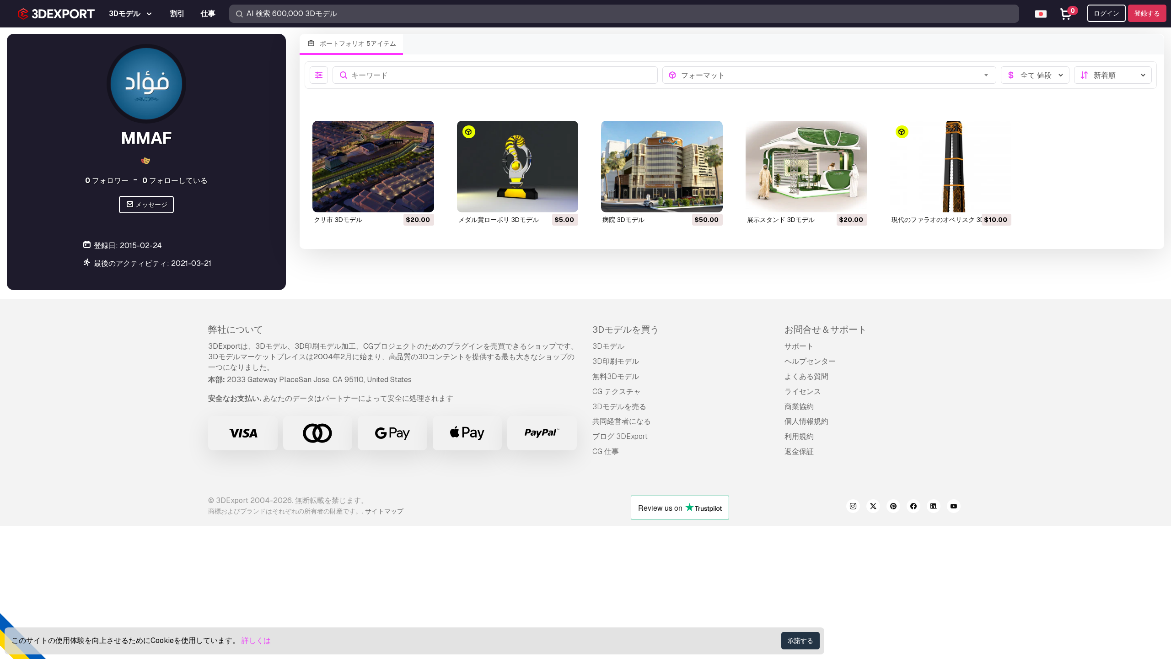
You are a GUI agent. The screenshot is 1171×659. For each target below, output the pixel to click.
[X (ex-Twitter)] (873, 507)
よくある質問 (806, 376)
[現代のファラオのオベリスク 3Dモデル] (951, 166)
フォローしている (175, 180)
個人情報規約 (806, 421)
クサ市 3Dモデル (338, 220)
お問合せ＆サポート (825, 329)
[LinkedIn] (933, 507)
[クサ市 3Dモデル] (373, 166)
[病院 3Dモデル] (662, 166)
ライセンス (802, 391)
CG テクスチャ (616, 391)
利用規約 (799, 436)
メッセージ (150, 204)
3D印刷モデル (615, 361)
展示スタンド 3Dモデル (781, 220)
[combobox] (836, 75)
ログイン (1106, 13)
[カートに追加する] (402, 199)
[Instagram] (853, 507)
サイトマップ (384, 511)
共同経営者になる (621, 421)
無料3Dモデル (615, 376)
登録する (1147, 13)
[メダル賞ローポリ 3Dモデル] (518, 166)
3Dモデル (608, 346)
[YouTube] (954, 507)
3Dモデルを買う (625, 329)
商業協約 (799, 406)
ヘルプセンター (810, 361)
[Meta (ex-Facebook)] (913, 507)
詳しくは (256, 640)
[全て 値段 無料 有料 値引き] (1035, 75)
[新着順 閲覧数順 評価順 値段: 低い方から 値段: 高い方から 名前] (1113, 75)
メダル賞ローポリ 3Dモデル (498, 220)
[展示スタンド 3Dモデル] (806, 166)
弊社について (235, 329)
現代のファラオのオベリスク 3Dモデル (948, 220)
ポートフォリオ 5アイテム (357, 43)
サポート (799, 346)
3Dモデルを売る (619, 406)
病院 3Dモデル (623, 220)
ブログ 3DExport (620, 436)
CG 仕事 (605, 451)
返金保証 (799, 451)
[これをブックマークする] (421, 199)
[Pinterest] (893, 507)
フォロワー (107, 180)
